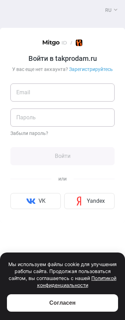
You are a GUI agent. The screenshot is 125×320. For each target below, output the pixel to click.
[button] (115, 10)
